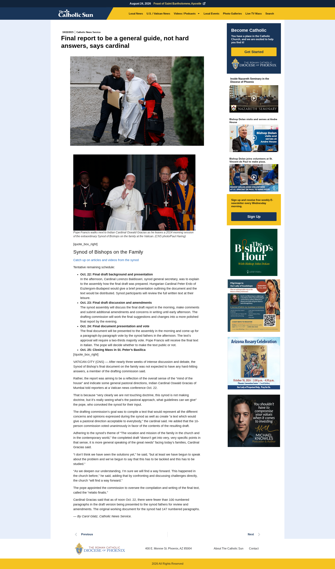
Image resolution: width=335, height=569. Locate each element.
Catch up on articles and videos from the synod (106, 260)
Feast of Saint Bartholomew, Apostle (177, 3)
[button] (254, 98)
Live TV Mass (253, 13)
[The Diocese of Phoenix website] (100, 548)
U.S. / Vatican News (158, 13)
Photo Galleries (232, 13)
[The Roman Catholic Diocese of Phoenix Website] (254, 63)
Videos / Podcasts (185, 13)
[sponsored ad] (254, 305)
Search (269, 13)
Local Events (211, 13)
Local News (136, 13)
